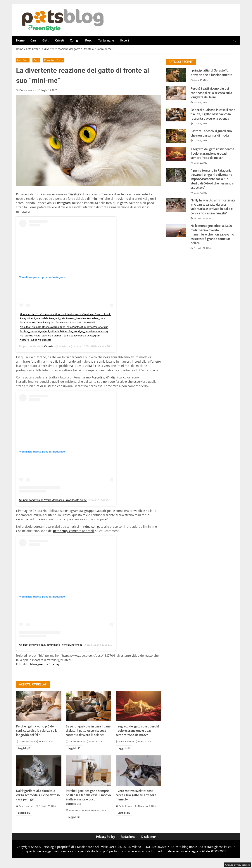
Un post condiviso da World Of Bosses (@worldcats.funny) (53, 499)
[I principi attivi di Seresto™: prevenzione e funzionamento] (176, 75)
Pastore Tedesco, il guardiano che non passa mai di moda (211, 133)
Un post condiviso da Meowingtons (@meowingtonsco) (51, 644)
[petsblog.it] (62, 20)
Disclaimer (148, 837)
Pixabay (54, 664)
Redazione (128, 837)
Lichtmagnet (35, 664)
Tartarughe (106, 40)
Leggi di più (24, 748)
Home (20, 40)
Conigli (74, 40)
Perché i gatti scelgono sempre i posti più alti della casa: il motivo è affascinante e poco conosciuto (88, 797)
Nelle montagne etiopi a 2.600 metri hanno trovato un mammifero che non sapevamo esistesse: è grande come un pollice (212, 234)
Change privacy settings (237, 864)
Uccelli (124, 40)
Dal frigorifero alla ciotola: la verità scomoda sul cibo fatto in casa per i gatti (38, 795)
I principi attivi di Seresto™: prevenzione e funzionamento (211, 72)
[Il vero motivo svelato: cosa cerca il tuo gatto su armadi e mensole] (138, 770)
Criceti (59, 40)
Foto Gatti (22, 60)
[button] (234, 40)
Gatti (45, 40)
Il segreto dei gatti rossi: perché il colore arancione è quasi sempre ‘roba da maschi (137, 730)
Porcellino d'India (53, 60)
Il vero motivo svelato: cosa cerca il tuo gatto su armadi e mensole (136, 795)
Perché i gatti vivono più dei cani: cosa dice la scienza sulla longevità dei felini (37, 730)
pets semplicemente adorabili (73, 531)
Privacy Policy (105, 837)
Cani (33, 40)
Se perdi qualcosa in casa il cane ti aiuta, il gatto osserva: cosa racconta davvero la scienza (88, 730)
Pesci (88, 40)
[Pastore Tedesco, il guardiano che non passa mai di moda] (176, 136)
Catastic (49, 346)
